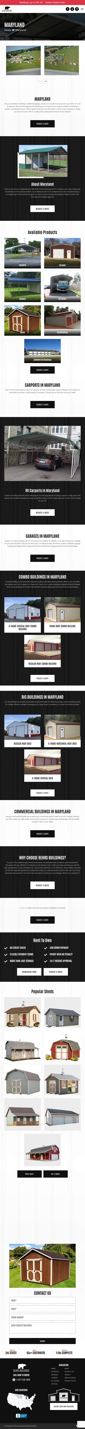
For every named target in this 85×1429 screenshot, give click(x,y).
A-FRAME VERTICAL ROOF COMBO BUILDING (23, 627)
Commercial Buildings (42, 359)
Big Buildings (62, 332)
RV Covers (62, 298)
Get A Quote (55, 1174)
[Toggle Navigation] (82, 9)
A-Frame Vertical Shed (42, 778)
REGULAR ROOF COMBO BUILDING (42, 663)
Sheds (22, 332)
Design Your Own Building (64, 1406)
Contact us (23, 908)
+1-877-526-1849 (72, 9)
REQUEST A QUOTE (43, 124)
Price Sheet (29, 1174)
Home (7, 30)
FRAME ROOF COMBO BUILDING (62, 626)
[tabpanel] (23, 60)
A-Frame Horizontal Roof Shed (62, 743)
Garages (62, 265)
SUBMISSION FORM (29, 971)
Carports (22, 265)
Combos (22, 298)
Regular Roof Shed (22, 743)
